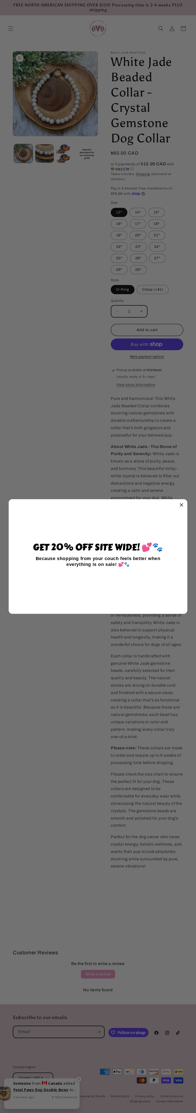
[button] (181, 505)
